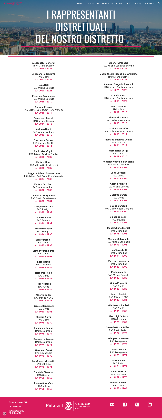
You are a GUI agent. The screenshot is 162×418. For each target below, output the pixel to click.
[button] (159, 4)
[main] (80, 27)
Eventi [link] (119, 3)
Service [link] (105, 3)
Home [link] (80, 3)
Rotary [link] (138, 3)
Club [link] (128, 3)
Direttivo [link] (91, 3)
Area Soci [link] (149, 3)
